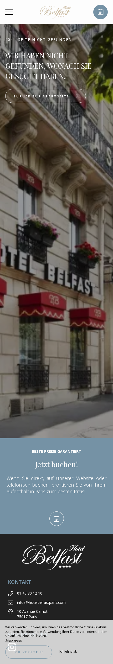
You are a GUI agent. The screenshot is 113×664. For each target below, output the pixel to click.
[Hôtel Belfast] (56, 12)
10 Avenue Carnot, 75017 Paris (33, 614)
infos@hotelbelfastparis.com (41, 602)
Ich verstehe (28, 652)
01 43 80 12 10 (29, 593)
